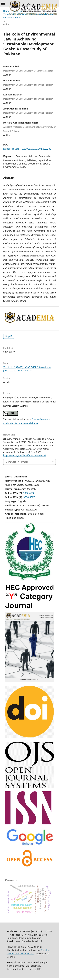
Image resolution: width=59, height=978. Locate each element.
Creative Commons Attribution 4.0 (28, 952)
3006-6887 (29, 497)
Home (6, 10)
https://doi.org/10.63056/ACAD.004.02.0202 (27, 148)
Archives (17, 10)
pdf (10, 336)
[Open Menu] (3, 3)
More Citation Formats (17, 461)
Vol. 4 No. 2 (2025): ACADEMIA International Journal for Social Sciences (28, 16)
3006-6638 (29, 493)
